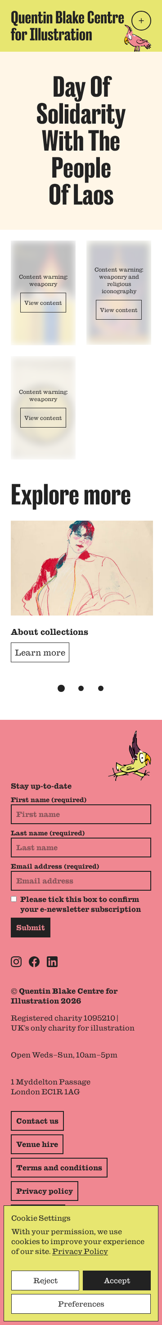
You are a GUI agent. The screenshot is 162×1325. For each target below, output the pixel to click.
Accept (117, 1280)
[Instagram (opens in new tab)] (16, 962)
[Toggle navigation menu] (141, 21)
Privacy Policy (80, 1251)
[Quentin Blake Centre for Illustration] (67, 26)
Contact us (37, 1121)
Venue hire (37, 1144)
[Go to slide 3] (101, 688)
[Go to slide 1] (61, 688)
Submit (30, 927)
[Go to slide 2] (81, 688)
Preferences (81, 1304)
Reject (45, 1280)
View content (43, 302)
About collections (49, 631)
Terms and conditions (59, 1168)
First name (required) (48, 799)
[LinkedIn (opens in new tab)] (52, 962)
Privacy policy (44, 1191)
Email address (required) (55, 866)
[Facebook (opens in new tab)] (34, 962)
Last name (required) (48, 833)
